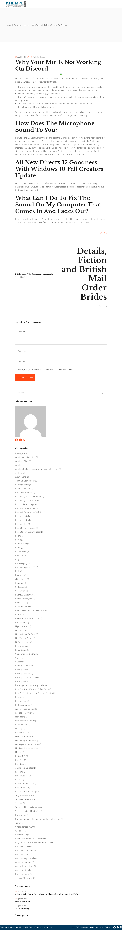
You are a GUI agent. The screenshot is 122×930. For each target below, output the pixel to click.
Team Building (22, 909)
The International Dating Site (28, 811)
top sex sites (20, 815)
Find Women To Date (24, 638)
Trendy (18, 822)
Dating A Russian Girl (24, 594)
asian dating (20, 476)
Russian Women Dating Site (27, 791)
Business (19, 575)
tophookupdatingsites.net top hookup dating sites (37, 819)
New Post (19, 760)
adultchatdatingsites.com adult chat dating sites (36, 469)
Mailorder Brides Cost (24, 736)
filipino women (21, 626)
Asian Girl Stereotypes (25, 480)
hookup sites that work (25, 677)
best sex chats (21, 520)
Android (18, 472)
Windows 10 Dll (22, 846)
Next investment (22, 901)
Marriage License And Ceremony (29, 748)
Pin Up (18, 779)
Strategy (19, 803)
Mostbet (19, 752)
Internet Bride (21, 701)
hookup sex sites (22, 673)
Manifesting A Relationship (26, 740)
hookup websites (22, 681)
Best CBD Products (23, 492)
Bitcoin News (21, 551)
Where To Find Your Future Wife (29, 838)
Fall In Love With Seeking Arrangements (34, 274)
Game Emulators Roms (25, 653)
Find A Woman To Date (25, 634)
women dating (21, 870)
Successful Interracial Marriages (29, 807)
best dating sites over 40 (26, 500)
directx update (57, 112)
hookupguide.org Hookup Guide (29, 685)
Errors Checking (22, 622)
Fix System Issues (21, 25)
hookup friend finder (24, 665)
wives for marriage (23, 862)
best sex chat (21, 516)
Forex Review (21, 650)
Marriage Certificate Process (27, 744)
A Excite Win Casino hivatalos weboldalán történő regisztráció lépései (47, 894)
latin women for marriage (26, 720)
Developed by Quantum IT (10, 927)
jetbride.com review (23, 712)
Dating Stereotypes (23, 598)
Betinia (18, 535)
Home (8, 25)
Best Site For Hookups (25, 528)
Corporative (20, 590)
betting (18, 547)
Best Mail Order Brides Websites (29, 512)
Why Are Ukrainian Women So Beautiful (32, 842)
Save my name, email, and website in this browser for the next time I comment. (45, 369)
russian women (22, 787)
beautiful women (22, 488)
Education (19, 614)
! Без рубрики (21, 453)
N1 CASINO (20, 756)
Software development (25, 799)
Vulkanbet (19, 830)
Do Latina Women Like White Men (30, 610)
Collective (19, 586)
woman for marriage (24, 866)
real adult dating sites (25, 783)
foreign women (21, 646)
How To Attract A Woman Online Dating (32, 689)
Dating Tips (20, 602)
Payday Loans (21, 775)
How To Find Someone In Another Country (34, 693)
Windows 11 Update (24, 850)
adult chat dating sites (25, 457)
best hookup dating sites (26, 504)
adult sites (20, 465)
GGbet (18, 661)
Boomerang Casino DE (25, 567)
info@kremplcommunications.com (88, 927)
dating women (21, 606)
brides (18, 571)
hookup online (21, 669)
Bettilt (18, 539)
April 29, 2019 (22, 898)
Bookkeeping (21, 563)
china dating (20, 579)
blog (17, 559)
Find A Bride (20, 630)
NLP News (19, 764)
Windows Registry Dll (24, 858)
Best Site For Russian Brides (27, 531)
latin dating (20, 716)
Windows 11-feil (22, 854)
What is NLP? (21, 834)
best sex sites (21, 524)
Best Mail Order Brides (25, 508)
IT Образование (22, 705)
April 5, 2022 (21, 57)
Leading (18, 728)
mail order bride (22, 732)
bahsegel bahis (22, 484)
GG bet (18, 657)
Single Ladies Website (24, 795)
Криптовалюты (22, 874)
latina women (21, 724)
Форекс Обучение (23, 878)
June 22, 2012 (22, 891)
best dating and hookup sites (28, 496)
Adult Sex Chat (21, 461)
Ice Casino (19, 697)
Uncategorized (21, 826)
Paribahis (19, 771)
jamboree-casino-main (25, 708)
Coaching (19, 583)
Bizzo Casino (20, 555)
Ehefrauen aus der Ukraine (27, 618)
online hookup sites (24, 767)
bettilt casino (21, 543)
